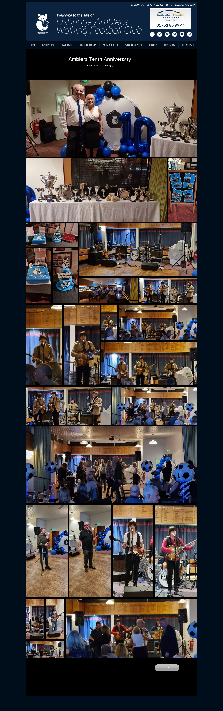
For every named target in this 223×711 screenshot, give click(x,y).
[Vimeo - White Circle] (174, 34)
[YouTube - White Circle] (182, 34)
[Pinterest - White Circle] (189, 34)
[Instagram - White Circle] (167, 34)
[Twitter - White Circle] (159, 34)
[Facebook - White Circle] (152, 34)
